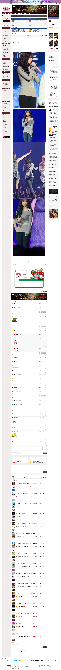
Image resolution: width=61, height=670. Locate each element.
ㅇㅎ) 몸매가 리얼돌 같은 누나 (22, 563)
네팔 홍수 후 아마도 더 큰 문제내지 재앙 (23, 543)
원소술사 (8, 76)
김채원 (19, 623)
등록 (44, 448)
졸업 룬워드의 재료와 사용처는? (53, 181)
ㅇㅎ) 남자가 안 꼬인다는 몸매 (22, 493)
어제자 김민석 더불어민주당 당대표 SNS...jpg (24, 573)
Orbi (35, 576)
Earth (35, 573)
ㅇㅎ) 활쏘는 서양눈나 (21, 526)
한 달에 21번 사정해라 (21, 506)
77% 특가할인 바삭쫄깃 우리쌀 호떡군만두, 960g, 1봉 (53, 103)
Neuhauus (36, 603)
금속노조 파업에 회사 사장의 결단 (22, 546)
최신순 (18, 301)
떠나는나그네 (36, 586)
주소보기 (13, 33)
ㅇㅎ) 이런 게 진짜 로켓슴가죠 (22, 553)
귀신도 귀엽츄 (20, 626)
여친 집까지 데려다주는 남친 (22, 603)
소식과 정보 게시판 (5, 31)
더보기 (26, 277)
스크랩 (36, 264)
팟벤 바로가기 (4, 114)
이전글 (18, 453)
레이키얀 (36, 613)
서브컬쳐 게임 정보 (5, 124)
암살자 (7, 73)
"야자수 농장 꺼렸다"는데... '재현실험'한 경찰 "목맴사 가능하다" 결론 (27, 613)
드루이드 (4, 77)
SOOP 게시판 (4, 41)
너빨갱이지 (36, 513)
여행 (3, 120)
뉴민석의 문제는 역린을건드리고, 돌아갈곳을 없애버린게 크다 (26, 566)
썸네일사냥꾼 (14, 35)
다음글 (15, 453)
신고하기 (39, 264)
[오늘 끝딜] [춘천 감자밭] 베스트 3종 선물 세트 (53, 102)
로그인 (53, 3)
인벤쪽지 (22, 277)
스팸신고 (41, 264)
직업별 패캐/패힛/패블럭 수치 (52, 160)
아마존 (3, 73)
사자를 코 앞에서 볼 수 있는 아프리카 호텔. (23, 486)
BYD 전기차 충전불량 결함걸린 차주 (22, 556)
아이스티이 (36, 483)
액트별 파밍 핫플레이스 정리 (52, 171)
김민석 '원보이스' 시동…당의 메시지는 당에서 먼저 (24, 636)
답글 (45, 314)
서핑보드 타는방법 (20, 516)
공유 (34, 264)
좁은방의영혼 (36, 566)
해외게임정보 (4, 121)
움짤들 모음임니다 (20, 536)
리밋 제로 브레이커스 (5, 130)
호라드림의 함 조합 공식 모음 (52, 153)
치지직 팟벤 (4, 39)
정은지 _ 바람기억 (20, 606)
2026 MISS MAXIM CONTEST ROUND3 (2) (23, 593)
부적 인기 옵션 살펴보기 (52, 185)
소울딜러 (36, 543)
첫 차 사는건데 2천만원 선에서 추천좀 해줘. (23, 533)
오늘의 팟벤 (4, 106)
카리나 (19, 616)
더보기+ (57, 99)
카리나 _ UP (19, 596)
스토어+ (57, 27)
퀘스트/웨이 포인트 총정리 (52, 161)
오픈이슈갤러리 (45, 33)
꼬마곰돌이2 (36, 536)
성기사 (3, 76)
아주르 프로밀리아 (5, 131)
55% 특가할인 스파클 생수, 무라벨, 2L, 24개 (53, 106)
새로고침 (46, 301)
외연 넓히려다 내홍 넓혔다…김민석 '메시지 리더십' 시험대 (25, 643)
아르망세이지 (36, 493)
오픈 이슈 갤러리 (5, 103)
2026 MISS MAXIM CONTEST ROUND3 (23, 586)
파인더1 (36, 636)
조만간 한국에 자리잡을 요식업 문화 (22, 523)
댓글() (15, 264)
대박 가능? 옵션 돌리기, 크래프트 (53, 164)
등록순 (16, 301)
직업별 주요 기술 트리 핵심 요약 (53, 157)
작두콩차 (36, 583)
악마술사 (8, 77)
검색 (9, 25)
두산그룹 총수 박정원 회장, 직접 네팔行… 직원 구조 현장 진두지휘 (26, 496)
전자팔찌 (36, 486)
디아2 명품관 (4, 90)
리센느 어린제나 (20, 513)
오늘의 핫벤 (4, 104)
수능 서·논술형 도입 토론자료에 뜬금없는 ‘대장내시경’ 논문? (26, 576)
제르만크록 (36, 526)
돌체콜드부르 (36, 596)
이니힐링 (24, 277)
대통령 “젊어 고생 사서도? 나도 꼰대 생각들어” (24, 583)
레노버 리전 (4, 127)
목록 (13, 264)
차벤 (3, 117)
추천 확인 (44, 264)
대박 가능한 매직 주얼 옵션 (52, 178)
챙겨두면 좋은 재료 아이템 (52, 174)
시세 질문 (5, 62)
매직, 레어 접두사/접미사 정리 (52, 167)
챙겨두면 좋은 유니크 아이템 (52, 182)
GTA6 (3, 134)
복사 (15, 33)
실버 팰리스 (4, 128)
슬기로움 (36, 496)
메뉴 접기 (40, 279)
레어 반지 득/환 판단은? (52, 175)
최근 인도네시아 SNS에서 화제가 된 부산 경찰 (24, 503)
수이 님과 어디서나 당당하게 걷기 (22, 483)
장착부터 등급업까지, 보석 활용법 (53, 156)
